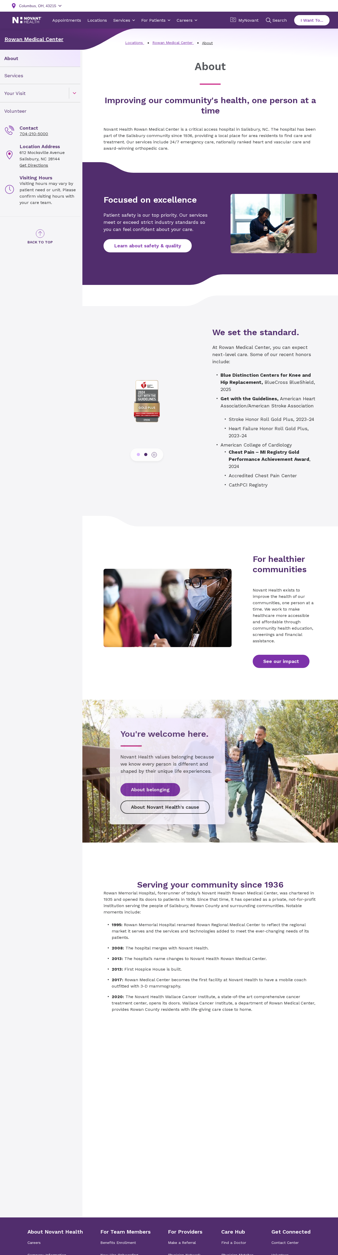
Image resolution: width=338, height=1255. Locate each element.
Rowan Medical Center (33, 39)
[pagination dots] (138, 454)
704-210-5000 (34, 133)
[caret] (74, 93)
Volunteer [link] (15, 111)
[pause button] (154, 454)
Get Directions (34, 165)
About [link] (11, 58)
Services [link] (13, 75)
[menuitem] (40, 58)
